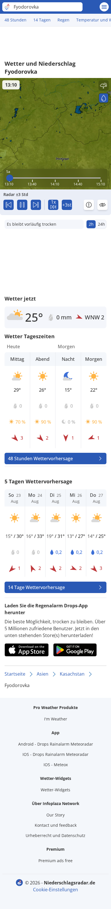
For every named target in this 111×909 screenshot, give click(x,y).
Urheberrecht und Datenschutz (55, 835)
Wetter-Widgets (55, 789)
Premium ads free (55, 860)
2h (91, 224)
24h (101, 224)
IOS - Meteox (56, 764)
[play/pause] (22, 205)
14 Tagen (42, 20)
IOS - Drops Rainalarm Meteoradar (55, 754)
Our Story (55, 815)
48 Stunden (15, 20)
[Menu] (104, 6)
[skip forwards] (36, 205)
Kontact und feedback (56, 825)
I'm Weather (55, 719)
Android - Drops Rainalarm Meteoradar (55, 744)
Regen (63, 20)
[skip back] (8, 205)
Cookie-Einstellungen (55, 889)
